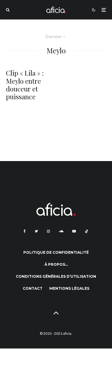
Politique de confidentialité (56, 252)
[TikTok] (86, 231)
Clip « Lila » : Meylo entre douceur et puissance (25, 85)
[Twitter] (36, 231)
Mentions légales (69, 288)
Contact (32, 288)
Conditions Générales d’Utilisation (56, 276)
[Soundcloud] (61, 231)
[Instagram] (48, 231)
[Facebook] (24, 231)
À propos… (56, 264)
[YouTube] (74, 231)
